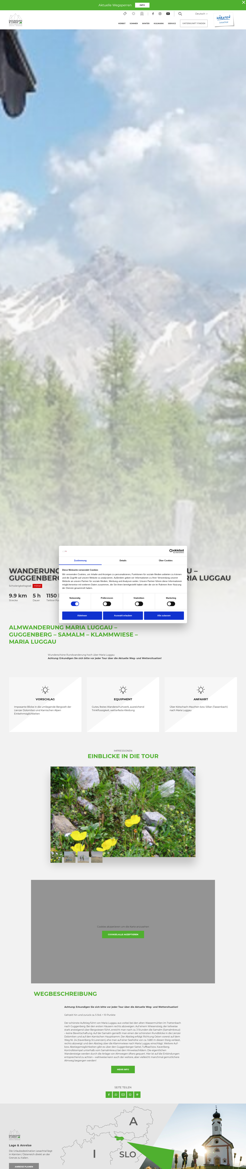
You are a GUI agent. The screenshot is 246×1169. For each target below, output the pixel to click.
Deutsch (200, 13)
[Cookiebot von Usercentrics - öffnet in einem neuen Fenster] (171, 551)
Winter (145, 23)
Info (142, 5)
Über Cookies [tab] (166, 560)
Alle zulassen (164, 615)
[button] (109, 1094)
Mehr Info (123, 1069)
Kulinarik (159, 23)
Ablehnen (82, 615)
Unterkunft (193, 23)
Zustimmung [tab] (80, 560)
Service (172, 23)
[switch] (107, 604)
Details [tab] (123, 560)
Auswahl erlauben (123, 615)
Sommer (134, 23)
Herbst (121, 23)
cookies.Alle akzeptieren (123, 934)
